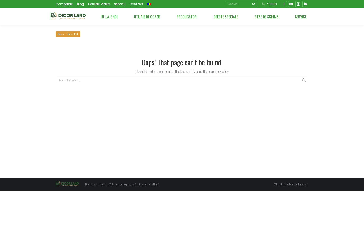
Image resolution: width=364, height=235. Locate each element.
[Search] (253, 4)
